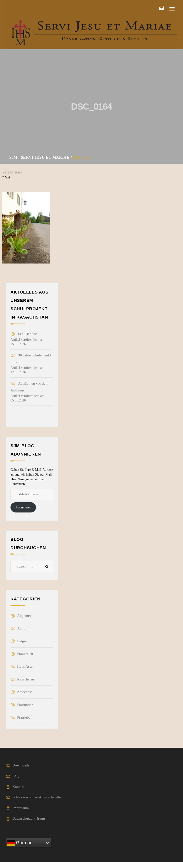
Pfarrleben (24, 717)
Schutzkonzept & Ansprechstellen (37, 797)
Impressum (20, 808)
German (24, 842)
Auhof (22, 628)
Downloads (20, 765)
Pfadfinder (25, 705)
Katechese (24, 692)
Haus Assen (26, 666)
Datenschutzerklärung (28, 818)
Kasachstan (25, 679)
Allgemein (25, 616)
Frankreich (25, 654)
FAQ (15, 776)
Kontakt (18, 787)
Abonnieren (23, 507)
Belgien (23, 641)
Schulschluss (27, 334)
